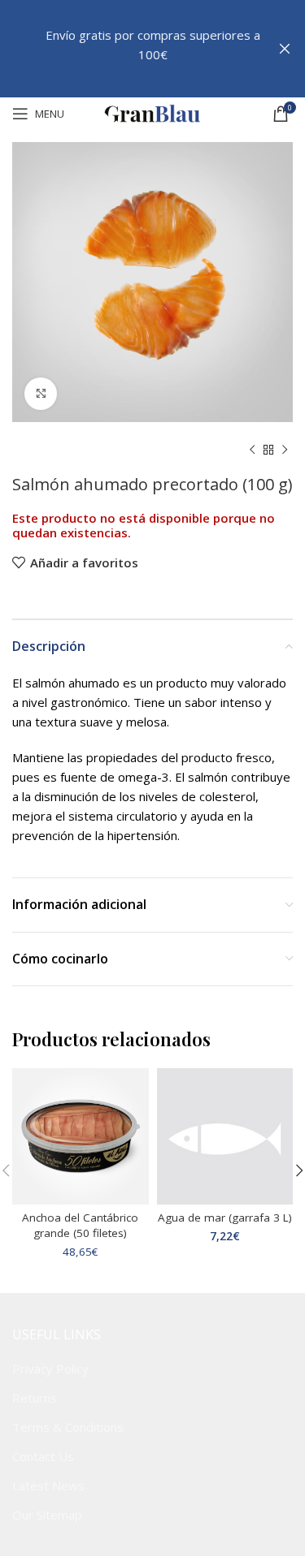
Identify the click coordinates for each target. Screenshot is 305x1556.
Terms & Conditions (68, 1427)
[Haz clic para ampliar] (40, 393)
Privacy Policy (50, 1368)
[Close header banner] (284, 48)
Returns (34, 1398)
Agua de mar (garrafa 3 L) (225, 1217)
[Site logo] (153, 112)
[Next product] (285, 450)
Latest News (48, 1485)
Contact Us (43, 1456)
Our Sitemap (47, 1514)
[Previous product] (252, 450)
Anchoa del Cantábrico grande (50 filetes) (80, 1225)
